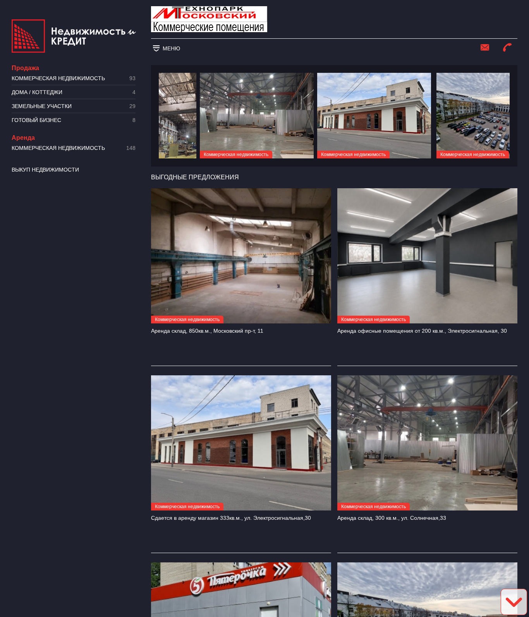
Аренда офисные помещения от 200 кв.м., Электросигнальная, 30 (422, 331)
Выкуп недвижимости (45, 170)
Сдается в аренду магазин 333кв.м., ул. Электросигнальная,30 (231, 518)
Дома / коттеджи (74, 92)
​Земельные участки (74, 106)
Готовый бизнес (74, 120)
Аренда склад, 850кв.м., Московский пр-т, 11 (207, 331)
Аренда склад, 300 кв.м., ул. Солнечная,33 (391, 518)
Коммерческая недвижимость (74, 78)
